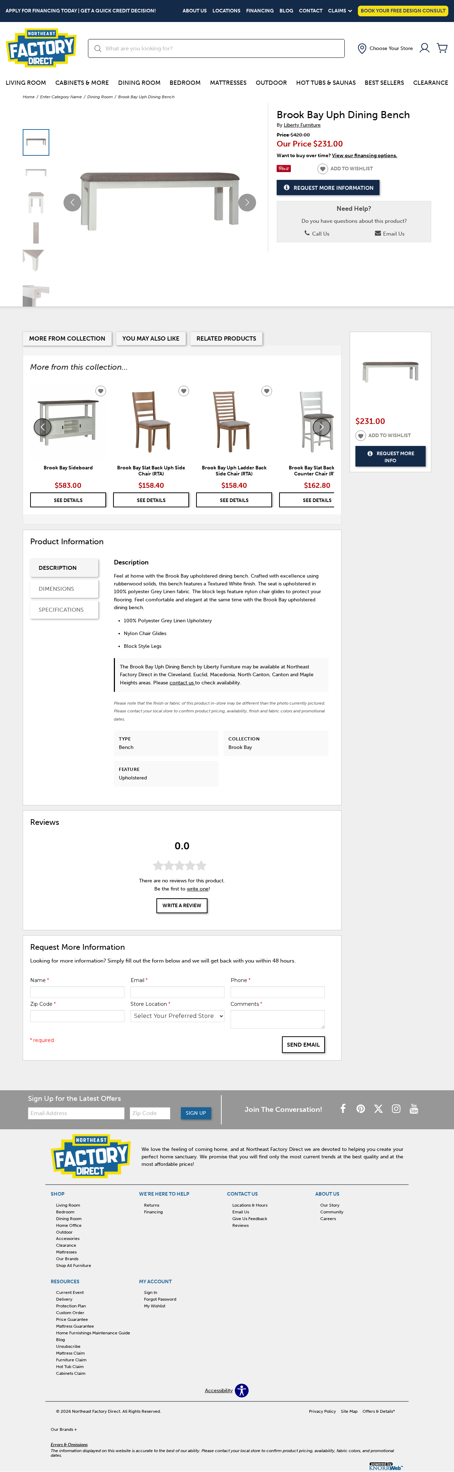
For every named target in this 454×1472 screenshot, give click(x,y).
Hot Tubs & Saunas (326, 82)
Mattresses (228, 82)
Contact (310, 11)
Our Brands (67, 1258)
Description (58, 567)
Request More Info (395, 457)
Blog (286, 11)
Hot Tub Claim (70, 1366)
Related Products (226, 338)
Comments (246, 1004)
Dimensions (56, 588)
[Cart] (442, 48)
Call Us (320, 234)
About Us (195, 11)
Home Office (69, 1225)
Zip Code (43, 1004)
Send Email (303, 1044)
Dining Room (139, 82)
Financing (260, 11)
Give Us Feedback (249, 1218)
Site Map (349, 1411)
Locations (226, 11)
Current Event (70, 1292)
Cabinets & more (82, 82)
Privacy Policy (322, 1411)
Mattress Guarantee (75, 1326)
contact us (182, 683)
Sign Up (196, 1113)
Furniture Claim (71, 1359)
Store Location (150, 1004)
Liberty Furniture (302, 125)
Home (29, 96)
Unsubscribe (68, 1346)
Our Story (329, 1205)
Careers (328, 1218)
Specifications (61, 609)
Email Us (393, 234)
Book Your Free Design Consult (403, 11)
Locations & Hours (249, 1205)
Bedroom (185, 82)
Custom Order (70, 1312)
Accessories (67, 1238)
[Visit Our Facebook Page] (343, 1109)
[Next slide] (322, 427)
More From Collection (67, 338)
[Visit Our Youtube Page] (414, 1109)
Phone (240, 980)
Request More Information (333, 188)
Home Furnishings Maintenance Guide (93, 1332)
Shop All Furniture (73, 1265)
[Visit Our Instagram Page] (397, 1109)
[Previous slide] (42, 427)
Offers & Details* (378, 1411)
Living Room (26, 82)
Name (39, 980)
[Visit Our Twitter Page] (379, 1109)
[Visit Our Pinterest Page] (361, 1109)
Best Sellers (384, 82)
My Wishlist (154, 1305)
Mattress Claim (70, 1353)
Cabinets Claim (70, 1373)
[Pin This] (284, 170)
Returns (151, 1205)
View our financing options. (364, 156)
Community (331, 1211)
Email (139, 980)
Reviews (240, 1225)
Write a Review (181, 905)
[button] (384, 49)
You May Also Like (150, 338)
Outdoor (271, 82)
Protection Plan (71, 1305)
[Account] (425, 48)
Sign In (150, 1292)
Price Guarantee (72, 1319)
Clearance (430, 82)
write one (198, 889)
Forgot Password (160, 1299)
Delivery (64, 1299)
